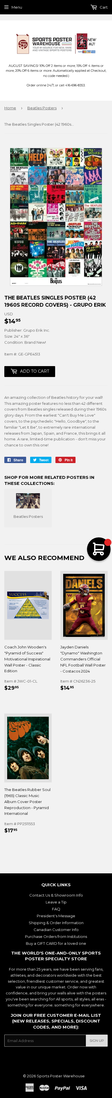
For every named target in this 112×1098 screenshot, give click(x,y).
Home (10, 108)
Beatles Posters (42, 108)
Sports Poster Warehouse (61, 1076)
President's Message (56, 916)
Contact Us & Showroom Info (56, 895)
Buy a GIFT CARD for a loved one (56, 943)
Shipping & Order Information (56, 922)
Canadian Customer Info (56, 929)
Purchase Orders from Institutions (56, 936)
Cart (103, 7)
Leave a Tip (56, 902)
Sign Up (97, 1040)
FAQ (56, 909)
